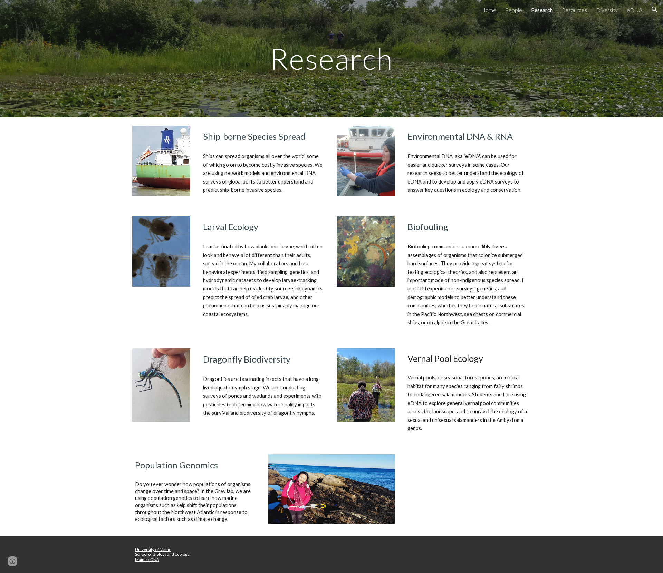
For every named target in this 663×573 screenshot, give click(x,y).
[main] (331, 58)
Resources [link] (574, 10)
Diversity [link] (607, 10)
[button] (654, 9)
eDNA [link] (634, 10)
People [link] (513, 10)
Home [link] (488, 10)
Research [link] (542, 10)
